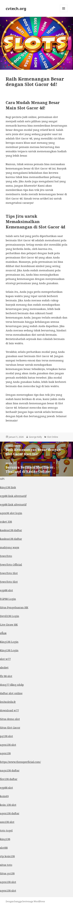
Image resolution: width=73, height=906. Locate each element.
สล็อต (3, 633)
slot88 (4, 847)
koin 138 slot (8, 804)
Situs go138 (7, 873)
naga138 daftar (9, 770)
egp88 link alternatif (13, 496)
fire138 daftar (8, 779)
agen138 (5, 753)
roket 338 (6, 521)
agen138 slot (8, 744)
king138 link (8, 487)
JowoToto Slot (9, 573)
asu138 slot (7, 822)
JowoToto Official (11, 564)
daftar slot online (11, 693)
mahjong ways (9, 547)
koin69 (4, 796)
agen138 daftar (9, 813)
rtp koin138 (7, 856)
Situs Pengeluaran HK (14, 607)
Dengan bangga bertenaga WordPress (25, 901)
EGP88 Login (8, 599)
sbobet (4, 667)
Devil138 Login (9, 616)
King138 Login (9, 641)
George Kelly (35, 436)
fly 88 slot (6, 676)
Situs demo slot (10, 719)
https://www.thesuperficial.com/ (20, 762)
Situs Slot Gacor (10, 727)
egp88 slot (6, 590)
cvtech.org (16, 8)
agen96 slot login (11, 513)
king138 (5, 839)
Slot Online (52, 436)
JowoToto (6, 556)
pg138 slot (6, 736)
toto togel (6, 830)
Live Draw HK (9, 624)
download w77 (9, 710)
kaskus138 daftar (11, 530)
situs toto (6, 864)
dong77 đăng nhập (12, 684)
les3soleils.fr (8, 701)
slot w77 (5, 659)
